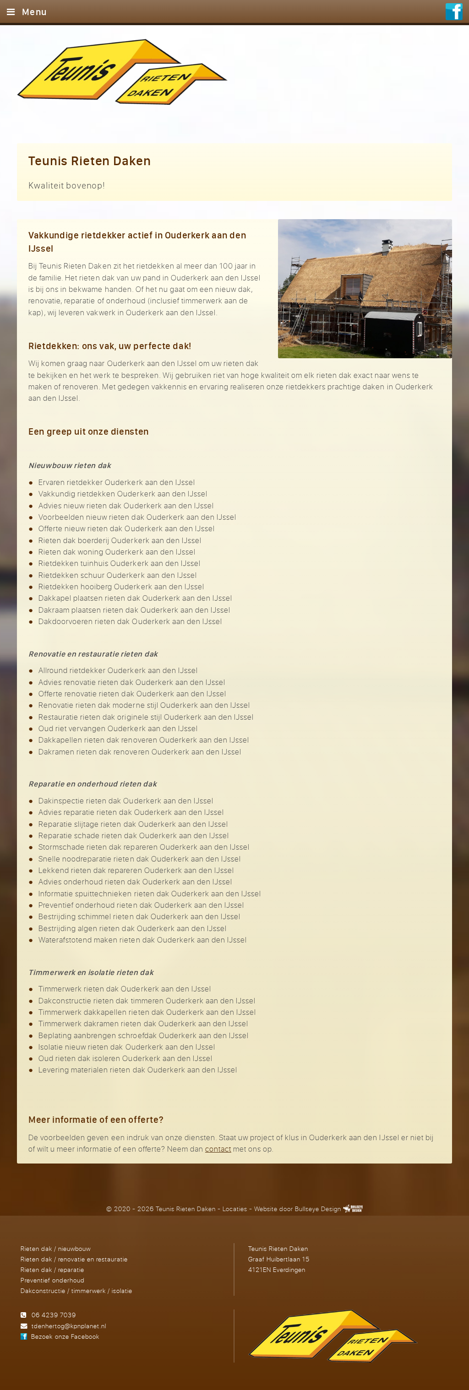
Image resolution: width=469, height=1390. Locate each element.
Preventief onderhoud (53, 1280)
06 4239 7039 (54, 1314)
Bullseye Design (318, 1208)
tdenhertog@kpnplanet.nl (69, 1325)
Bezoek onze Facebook (65, 1336)
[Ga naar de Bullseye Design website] (353, 1208)
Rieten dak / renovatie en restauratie (74, 1259)
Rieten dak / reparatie (52, 1269)
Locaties (235, 1208)
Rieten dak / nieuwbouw (56, 1248)
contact (218, 1148)
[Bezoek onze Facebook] (454, 12)
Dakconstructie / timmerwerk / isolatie (76, 1290)
